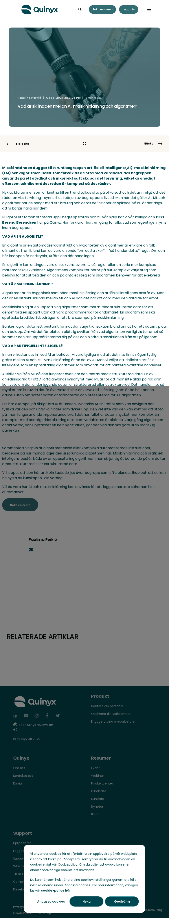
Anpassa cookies (51, 901)
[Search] (80, 9)
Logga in (129, 9)
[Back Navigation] (84, 144)
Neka (87, 901)
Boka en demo (102, 9)
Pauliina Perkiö (29, 98)
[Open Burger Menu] (149, 9)
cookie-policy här (56, 890)
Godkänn (122, 901)
